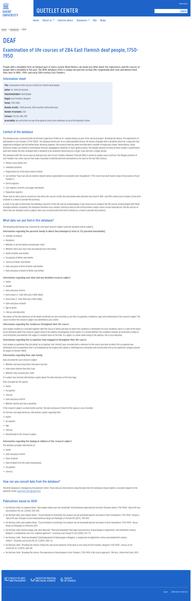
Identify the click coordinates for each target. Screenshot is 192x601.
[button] (47, 20)
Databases (14, 29)
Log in (166, 591)
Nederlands (183, 3)
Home (4, 29)
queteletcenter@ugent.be (29, 491)
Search (183, 11)
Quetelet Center (57, 10)
